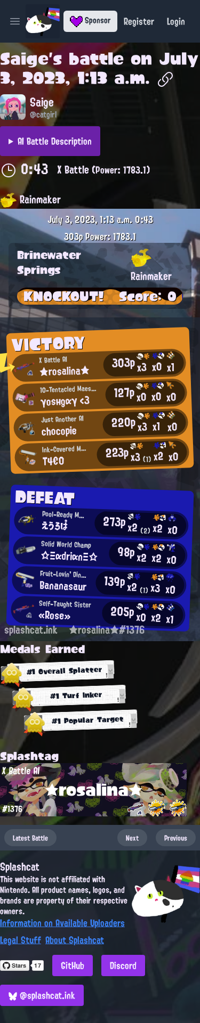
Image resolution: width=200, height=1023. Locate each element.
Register (139, 21)
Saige (24, 59)
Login (176, 21)
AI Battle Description (55, 141)
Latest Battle (30, 837)
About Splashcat (74, 940)
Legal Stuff (20, 940)
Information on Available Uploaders (62, 922)
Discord (123, 965)
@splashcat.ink (46, 995)
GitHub (72, 965)
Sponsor (97, 20)
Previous (175, 837)
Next (132, 837)
